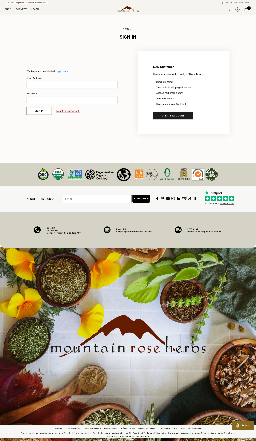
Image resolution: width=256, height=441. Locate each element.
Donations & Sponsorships (191, 428)
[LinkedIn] (178, 198)
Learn (35, 9)
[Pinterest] (162, 198)
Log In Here (62, 71)
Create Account (173, 115)
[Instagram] (173, 198)
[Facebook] (157, 198)
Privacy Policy (164, 428)
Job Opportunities (74, 428)
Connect (21, 9)
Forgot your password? (68, 111)
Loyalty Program (110, 428)
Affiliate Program (128, 428)
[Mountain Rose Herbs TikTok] (190, 198)
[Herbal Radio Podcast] (195, 198)
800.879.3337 (53, 230)
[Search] (229, 9)
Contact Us (59, 428)
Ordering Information (146, 428)
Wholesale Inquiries (93, 428)
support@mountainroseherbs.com (134, 231)
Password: (32, 93)
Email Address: (34, 78)
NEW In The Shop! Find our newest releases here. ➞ (27, 3)
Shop (8, 9)
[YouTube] (168, 198)
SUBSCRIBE (141, 198)
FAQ (175, 428)
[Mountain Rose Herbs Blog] (184, 198)
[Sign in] (237, 9)
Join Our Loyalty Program (236, 3)
